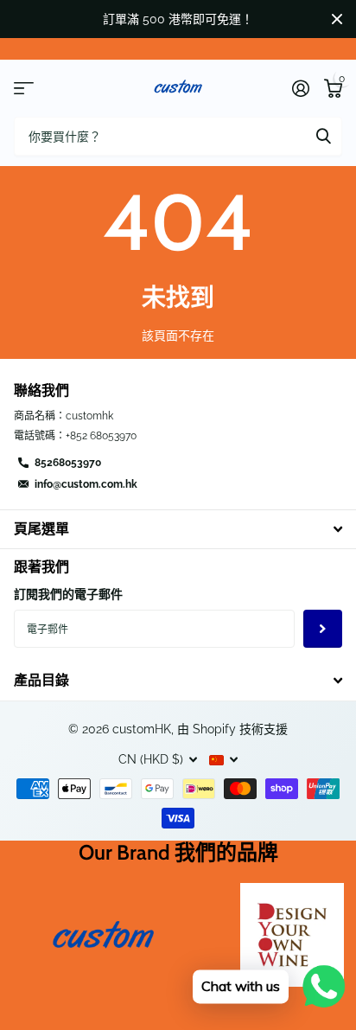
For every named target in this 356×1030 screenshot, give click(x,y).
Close (337, 19)
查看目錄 (24, 88)
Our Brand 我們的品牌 (178, 852)
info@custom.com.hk (86, 484)
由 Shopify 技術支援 (232, 729)
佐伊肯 (323, 136)
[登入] (300, 88)
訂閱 (322, 629)
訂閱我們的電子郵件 (68, 594)
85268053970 (68, 463)
